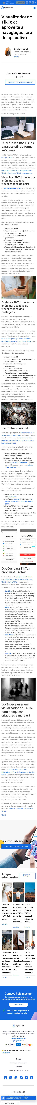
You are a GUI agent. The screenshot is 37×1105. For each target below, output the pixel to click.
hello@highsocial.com (18, 1038)
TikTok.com (12, 497)
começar (16, 499)
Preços (18, 1059)
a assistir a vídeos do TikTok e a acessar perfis (19, 501)
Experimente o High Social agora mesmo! (20, 82)
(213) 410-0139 (18, 1041)
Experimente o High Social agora (16, 846)
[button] (34, 7)
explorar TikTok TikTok (24, 577)
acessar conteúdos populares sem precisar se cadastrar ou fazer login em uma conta (17, 440)
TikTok (16, 57)
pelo (19, 463)
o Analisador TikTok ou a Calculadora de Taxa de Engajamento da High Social (17, 772)
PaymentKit (6, 1053)
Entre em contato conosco (18, 1063)
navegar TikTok (7, 157)
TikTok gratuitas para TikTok (18, 1070)
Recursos (18, 1067)
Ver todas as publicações (26, 875)
